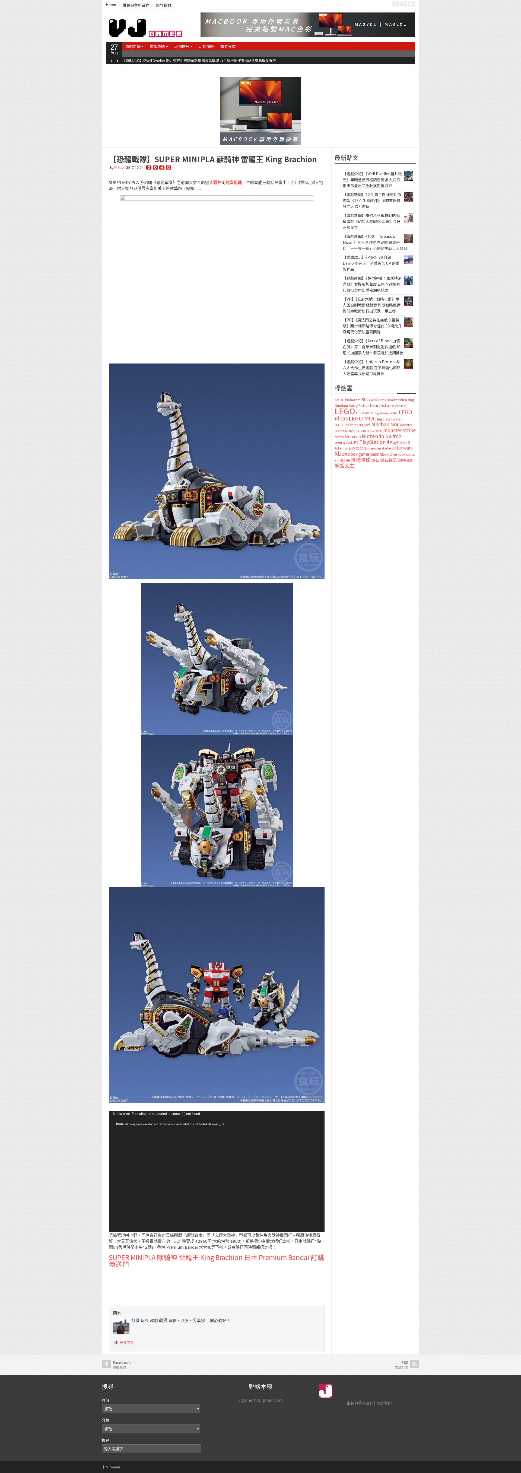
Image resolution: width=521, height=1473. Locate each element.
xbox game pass (363, 454)
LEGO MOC (362, 418)
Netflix (339, 436)
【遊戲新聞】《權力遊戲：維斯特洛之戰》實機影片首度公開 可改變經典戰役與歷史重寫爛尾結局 (372, 284)
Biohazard (352, 400)
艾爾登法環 (404, 460)
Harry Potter (359, 405)
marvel (363, 424)
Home (111, 4)
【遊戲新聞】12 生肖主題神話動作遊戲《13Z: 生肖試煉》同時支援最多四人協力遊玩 (188, 60)
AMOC (339, 399)
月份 (105, 1400)
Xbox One (388, 454)
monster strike (399, 430)
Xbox (341, 453)
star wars (403, 448)
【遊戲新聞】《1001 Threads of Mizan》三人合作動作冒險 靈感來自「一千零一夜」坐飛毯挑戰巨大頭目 (375, 242)
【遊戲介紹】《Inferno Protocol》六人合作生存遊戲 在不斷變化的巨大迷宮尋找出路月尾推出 (372, 367)
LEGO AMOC (365, 413)
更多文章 (127, 1342)
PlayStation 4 (374, 441)
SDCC (359, 448)
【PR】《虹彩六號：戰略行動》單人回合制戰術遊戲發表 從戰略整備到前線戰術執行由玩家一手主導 (372, 305)
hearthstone (382, 405)
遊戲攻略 (157, 46)
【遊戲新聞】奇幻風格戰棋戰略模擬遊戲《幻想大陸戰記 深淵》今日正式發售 (372, 221)
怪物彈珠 (360, 459)
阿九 (117, 167)
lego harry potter (386, 413)
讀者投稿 (228, 46)
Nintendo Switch (381, 435)
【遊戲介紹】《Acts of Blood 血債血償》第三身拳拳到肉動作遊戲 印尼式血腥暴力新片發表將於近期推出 (373, 346)
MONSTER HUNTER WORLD (363, 431)
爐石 (375, 460)
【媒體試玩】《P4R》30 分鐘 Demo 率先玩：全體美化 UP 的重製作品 (371, 263)
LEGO (345, 410)
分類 (105, 1420)
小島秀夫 (343, 460)
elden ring (406, 399)
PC (356, 442)
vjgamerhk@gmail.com (260, 1400)
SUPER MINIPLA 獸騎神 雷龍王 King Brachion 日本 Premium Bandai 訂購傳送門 (216, 1260)
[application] (217, 1171)
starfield (388, 448)
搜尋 (105, 1440)
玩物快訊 (181, 46)
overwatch (344, 442)
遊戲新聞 (133, 46)
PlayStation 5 (400, 442)
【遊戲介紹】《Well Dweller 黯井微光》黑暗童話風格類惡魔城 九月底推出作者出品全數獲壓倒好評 (372, 179)
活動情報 (206, 46)
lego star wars (389, 419)
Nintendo (353, 436)
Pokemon (341, 448)
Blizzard (369, 399)
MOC (394, 424)
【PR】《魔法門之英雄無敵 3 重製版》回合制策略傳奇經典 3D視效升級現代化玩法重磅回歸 (372, 325)
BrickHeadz (387, 399)
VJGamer (111, 1466)
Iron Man (401, 406)
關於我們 (163, 5)
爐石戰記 (388, 460)
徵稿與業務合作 (136, 5)
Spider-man (372, 448)
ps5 (352, 448)
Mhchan (380, 424)
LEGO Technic (345, 424)
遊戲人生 (344, 465)
